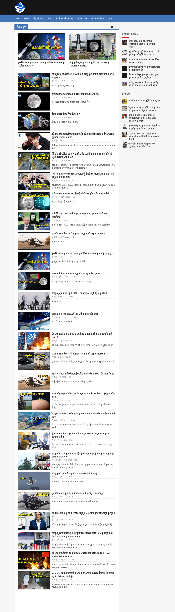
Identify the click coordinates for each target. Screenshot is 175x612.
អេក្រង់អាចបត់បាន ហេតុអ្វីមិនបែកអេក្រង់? (144, 100)
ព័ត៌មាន (26, 18)
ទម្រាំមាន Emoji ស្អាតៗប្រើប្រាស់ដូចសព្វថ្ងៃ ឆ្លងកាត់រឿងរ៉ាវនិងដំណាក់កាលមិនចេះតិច (143, 136)
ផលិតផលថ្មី (38, 18)
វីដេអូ (110, 18)
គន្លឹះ (50, 18)
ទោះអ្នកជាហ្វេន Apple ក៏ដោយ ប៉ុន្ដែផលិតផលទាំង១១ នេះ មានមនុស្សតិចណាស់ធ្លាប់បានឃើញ (142, 118)
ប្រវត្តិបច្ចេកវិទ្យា (97, 18)
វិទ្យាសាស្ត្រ (21, 26)
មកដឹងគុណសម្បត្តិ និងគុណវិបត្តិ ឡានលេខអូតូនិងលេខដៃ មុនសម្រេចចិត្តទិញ (141, 44)
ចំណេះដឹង (82, 18)
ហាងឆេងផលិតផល (65, 18)
